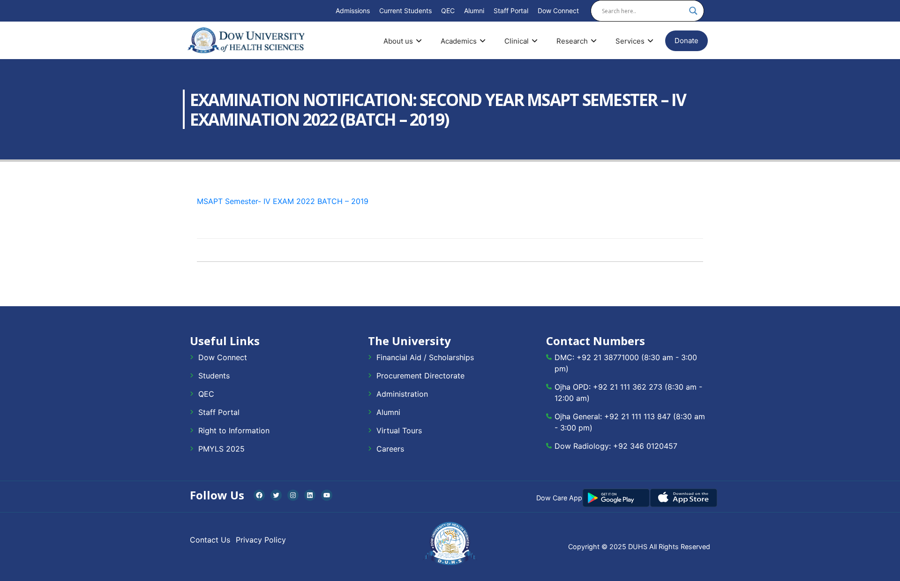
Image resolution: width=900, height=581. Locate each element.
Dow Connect (558, 11)
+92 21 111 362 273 (627, 387)
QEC (448, 11)
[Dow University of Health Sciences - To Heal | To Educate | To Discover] (246, 40)
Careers (390, 448)
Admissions (353, 11)
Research (572, 41)
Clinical (516, 41)
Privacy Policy (261, 539)
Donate (686, 40)
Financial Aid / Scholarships (425, 357)
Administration (402, 394)
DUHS (637, 547)
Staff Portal (511, 11)
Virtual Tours (399, 430)
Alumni (474, 11)
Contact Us (210, 539)
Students (214, 375)
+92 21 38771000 (608, 357)
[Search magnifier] (693, 10)
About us (398, 41)
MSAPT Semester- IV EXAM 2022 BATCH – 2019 (282, 201)
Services (630, 41)
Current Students (405, 11)
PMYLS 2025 (221, 448)
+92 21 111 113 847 (637, 416)
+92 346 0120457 (645, 446)
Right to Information (234, 430)
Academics (459, 41)
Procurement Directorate (420, 375)
